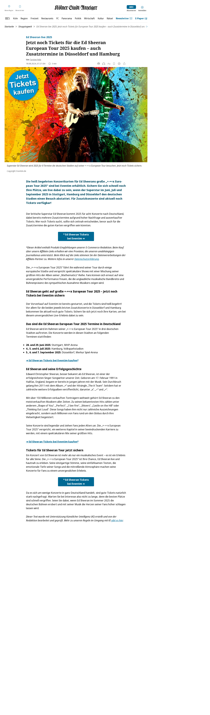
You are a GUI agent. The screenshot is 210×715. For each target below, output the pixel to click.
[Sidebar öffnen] (7, 18)
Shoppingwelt (25, 26)
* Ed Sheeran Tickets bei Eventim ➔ (76, 236)
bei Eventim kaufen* (52, 360)
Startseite (9, 26)
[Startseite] (76, 7)
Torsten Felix (35, 59)
